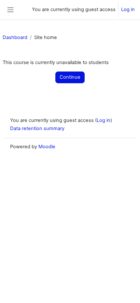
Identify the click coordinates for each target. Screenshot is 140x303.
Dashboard (15, 37)
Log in (128, 9)
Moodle (46, 147)
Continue (70, 77)
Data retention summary (37, 128)
